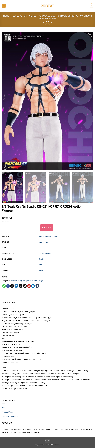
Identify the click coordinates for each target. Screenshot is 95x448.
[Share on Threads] (20, 286)
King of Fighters (45, 253)
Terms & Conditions (10, 416)
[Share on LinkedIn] (33, 286)
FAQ (3, 407)
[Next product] (45, 22)
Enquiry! (46, 227)
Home (6, 15)
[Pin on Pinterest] (29, 286)
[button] (4, 6)
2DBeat (47, 6)
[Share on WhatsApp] (4, 286)
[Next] (88, 101)
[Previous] (6, 101)
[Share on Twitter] (16, 286)
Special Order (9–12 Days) (48, 236)
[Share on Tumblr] (37, 286)
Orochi (41, 259)
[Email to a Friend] (25, 286)
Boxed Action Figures (24, 15)
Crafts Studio (44, 242)
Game (41, 270)
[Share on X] (12, 286)
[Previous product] (50, 22)
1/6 (40, 248)
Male (40, 265)
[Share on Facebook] (8, 286)
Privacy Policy (7, 412)
